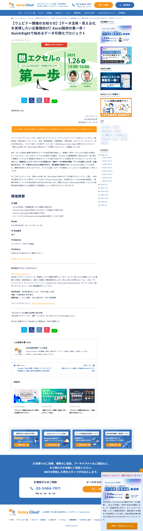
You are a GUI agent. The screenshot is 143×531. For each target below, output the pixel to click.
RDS (117, 131)
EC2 (116, 127)
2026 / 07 (107, 161)
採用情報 (121, 13)
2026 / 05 (107, 168)
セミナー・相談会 (45, 13)
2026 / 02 (107, 178)
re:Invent (106, 127)
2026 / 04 (108, 171)
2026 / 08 (107, 157)
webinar (106, 139)
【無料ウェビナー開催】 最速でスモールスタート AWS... (54, 411)
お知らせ (58, 13)
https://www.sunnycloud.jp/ (43, 303)
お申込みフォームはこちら (21, 259)
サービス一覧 (30, 13)
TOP (19, 13)
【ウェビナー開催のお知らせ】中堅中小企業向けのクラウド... (26, 411)
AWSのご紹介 (89, 13)
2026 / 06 (107, 164)
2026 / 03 (107, 174)
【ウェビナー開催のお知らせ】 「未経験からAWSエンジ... (82, 411)
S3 (115, 139)
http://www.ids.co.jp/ (20, 274)
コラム (68, 13)
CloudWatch (121, 135)
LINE (54, 101)
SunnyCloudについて (106, 13)
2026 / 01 (107, 181)
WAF (104, 143)
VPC (124, 139)
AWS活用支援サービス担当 (36, 348)
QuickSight (106, 131)
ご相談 (100, 489)
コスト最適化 (107, 135)
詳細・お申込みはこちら (122, 526)
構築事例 (77, 13)
